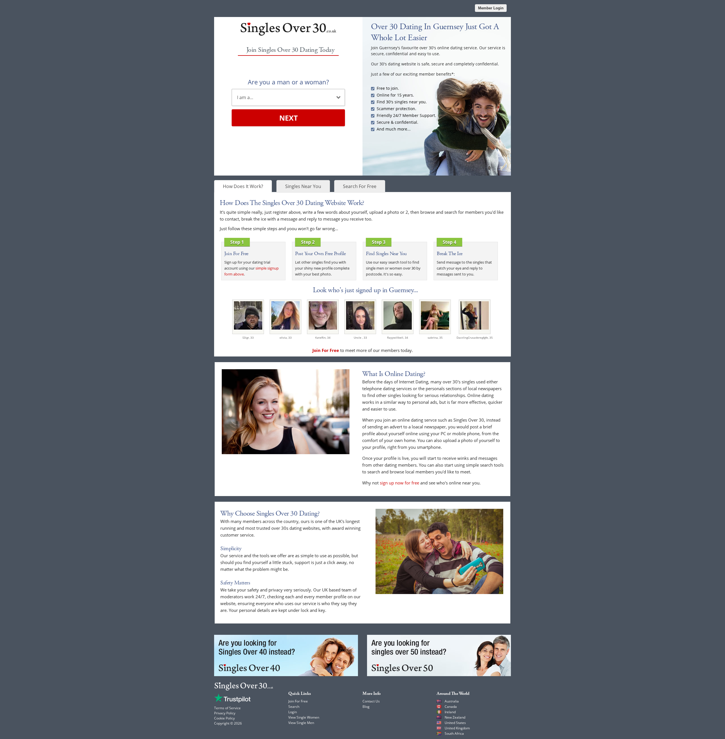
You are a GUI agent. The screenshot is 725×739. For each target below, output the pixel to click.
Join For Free (298, 701)
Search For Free (359, 186)
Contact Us (371, 701)
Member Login (491, 8)
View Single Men (301, 722)
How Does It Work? (243, 186)
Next (288, 118)
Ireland (450, 712)
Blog (366, 706)
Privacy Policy (224, 713)
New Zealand (455, 717)
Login (292, 712)
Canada (451, 706)
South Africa (454, 733)
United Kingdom (457, 728)
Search (293, 706)
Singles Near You (303, 186)
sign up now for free (399, 483)
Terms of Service (227, 708)
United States (455, 722)
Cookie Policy (224, 718)
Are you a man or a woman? (288, 82)
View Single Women (303, 717)
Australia (452, 701)
